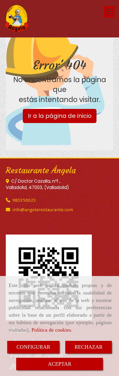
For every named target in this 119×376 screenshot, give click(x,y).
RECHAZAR (89, 347)
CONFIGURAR (33, 347)
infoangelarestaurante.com (42, 209)
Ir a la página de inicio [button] (60, 116)
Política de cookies (51, 330)
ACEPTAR (59, 364)
